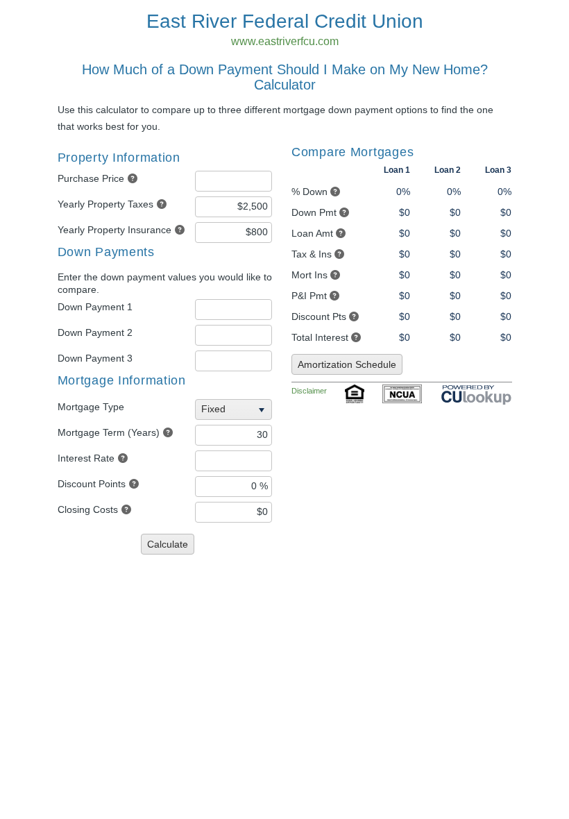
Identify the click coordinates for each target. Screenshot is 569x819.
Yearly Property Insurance (114, 229)
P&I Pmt (309, 295)
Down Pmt (314, 212)
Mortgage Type (91, 406)
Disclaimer (309, 391)
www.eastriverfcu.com (285, 41)
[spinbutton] (233, 181)
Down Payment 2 (95, 332)
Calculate (167, 544)
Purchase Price (91, 178)
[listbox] (235, 409)
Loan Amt (312, 233)
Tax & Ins (311, 254)
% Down (309, 191)
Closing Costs (88, 509)
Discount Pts (318, 316)
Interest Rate (86, 458)
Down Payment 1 (95, 306)
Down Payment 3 (95, 358)
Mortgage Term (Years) (109, 432)
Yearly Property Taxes (105, 204)
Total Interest (319, 337)
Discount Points (92, 483)
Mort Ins (309, 274)
